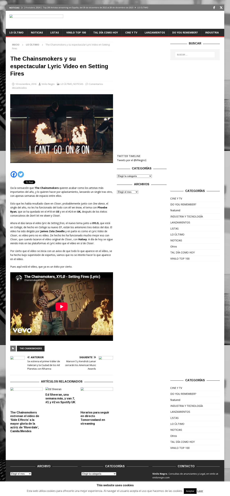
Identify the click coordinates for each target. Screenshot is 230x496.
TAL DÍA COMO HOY (105, 32)
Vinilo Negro (48, 84)
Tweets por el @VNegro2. (132, 160)
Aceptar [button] (190, 491)
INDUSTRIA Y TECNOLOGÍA (186, 216)
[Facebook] (214, 7)
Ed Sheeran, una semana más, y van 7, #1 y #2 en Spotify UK (60, 398)
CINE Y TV (131, 32)
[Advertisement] (141, 96)
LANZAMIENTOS (155, 32)
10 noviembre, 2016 (25, 84)
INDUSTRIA (212, 32)
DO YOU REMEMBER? (185, 32)
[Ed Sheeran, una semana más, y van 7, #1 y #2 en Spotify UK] (61, 389)
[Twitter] (221, 7)
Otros (173, 246)
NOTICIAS (37, 32)
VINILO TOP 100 (76, 32)
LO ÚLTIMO (16, 32)
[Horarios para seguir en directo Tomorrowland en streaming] (96, 398)
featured (175, 210)
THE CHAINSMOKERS (31, 348)
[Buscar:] (195, 55)
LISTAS (54, 32)
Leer (200, 491)
